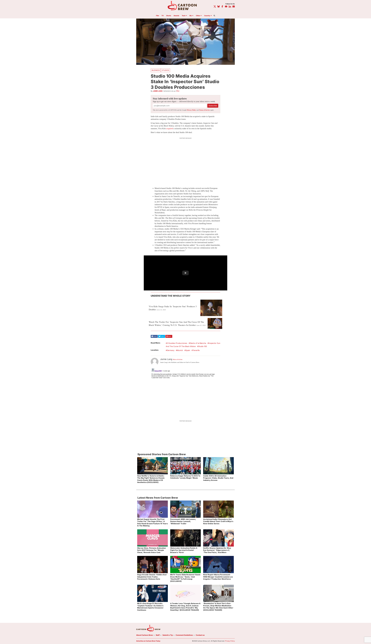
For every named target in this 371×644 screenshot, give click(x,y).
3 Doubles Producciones (177, 343)
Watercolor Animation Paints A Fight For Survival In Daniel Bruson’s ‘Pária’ (183, 550)
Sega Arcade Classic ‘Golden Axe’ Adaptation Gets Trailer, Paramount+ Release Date (152, 577)
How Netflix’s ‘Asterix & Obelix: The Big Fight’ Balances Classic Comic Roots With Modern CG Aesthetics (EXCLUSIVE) (151, 479)
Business (156, 70)
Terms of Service (204, 110)
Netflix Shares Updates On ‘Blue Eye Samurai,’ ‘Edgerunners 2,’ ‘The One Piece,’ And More (217, 550)
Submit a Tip (168, 635)
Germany (170, 350)
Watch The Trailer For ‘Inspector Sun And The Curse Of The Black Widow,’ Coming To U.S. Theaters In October (176, 323)
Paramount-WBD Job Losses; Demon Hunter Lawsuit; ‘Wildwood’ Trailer (183, 521)
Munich (180, 350)
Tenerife (196, 350)
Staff (158, 635)
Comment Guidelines (184, 635)
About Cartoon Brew (144, 635)
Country (207, 16)
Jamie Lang (157, 91)
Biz (191, 16)
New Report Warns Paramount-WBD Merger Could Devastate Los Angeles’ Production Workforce (218, 577)
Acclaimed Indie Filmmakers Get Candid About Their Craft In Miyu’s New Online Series (218, 521)
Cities (198, 16)
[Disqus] (185, 391)
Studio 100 (202, 346)
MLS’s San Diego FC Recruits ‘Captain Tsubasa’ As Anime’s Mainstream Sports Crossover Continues (150, 606)
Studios (165, 70)
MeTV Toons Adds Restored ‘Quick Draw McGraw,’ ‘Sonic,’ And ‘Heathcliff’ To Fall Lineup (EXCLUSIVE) (185, 578)
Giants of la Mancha (198, 343)
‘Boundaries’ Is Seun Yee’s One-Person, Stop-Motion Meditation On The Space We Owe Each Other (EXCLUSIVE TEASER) (218, 606)
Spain (188, 350)
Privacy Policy (191, 110)
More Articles (178, 359)
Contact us (200, 635)
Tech (183, 16)
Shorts (168, 16)
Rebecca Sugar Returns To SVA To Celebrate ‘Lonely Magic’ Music (185, 477)
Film (157, 16)
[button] (185, 272)
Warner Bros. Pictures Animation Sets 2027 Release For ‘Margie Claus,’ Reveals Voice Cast (151, 550)
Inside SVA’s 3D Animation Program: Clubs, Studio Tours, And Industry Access (218, 478)
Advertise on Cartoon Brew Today (148, 641)
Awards (176, 16)
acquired (169, 128)
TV (163, 16)
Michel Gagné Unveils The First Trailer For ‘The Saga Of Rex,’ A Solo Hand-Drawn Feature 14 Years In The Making (152, 522)
